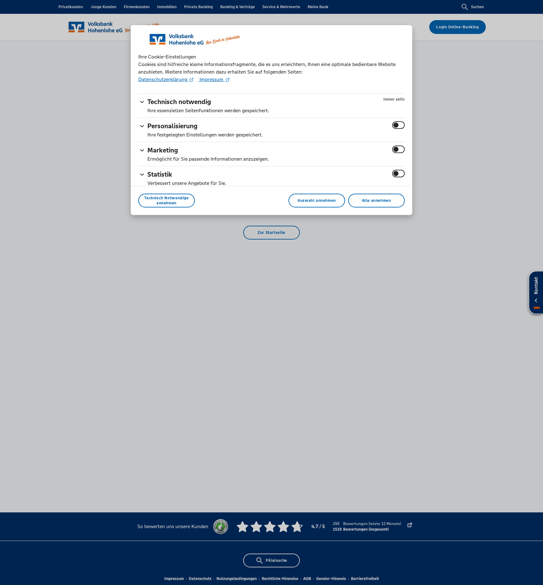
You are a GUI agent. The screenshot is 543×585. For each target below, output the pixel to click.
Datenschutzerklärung (163, 79)
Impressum (211, 79)
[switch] (398, 125)
